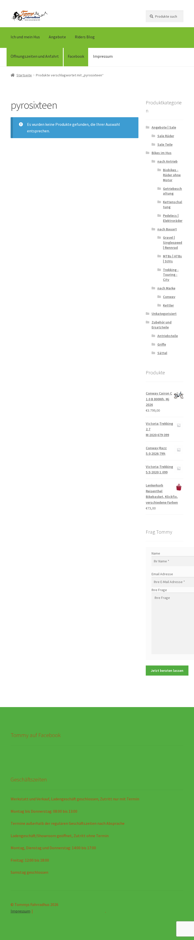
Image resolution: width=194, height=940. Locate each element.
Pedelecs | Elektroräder (172, 218)
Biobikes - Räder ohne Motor (172, 175)
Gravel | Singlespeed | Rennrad (172, 242)
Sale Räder (165, 136)
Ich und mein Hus (25, 36)
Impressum (103, 56)
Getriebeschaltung (172, 191)
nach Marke (166, 288)
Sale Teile (165, 144)
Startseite (24, 75)
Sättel (162, 353)
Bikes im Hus (162, 152)
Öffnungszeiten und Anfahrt (35, 56)
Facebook (76, 56)
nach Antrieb (167, 161)
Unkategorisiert (164, 313)
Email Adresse (162, 574)
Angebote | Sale (164, 127)
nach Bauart (167, 229)
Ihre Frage (159, 590)
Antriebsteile (167, 335)
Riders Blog (85, 36)
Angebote (57, 36)
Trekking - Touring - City (171, 274)
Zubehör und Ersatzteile (162, 324)
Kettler (168, 305)
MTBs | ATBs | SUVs (172, 258)
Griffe (161, 344)
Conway (169, 296)
